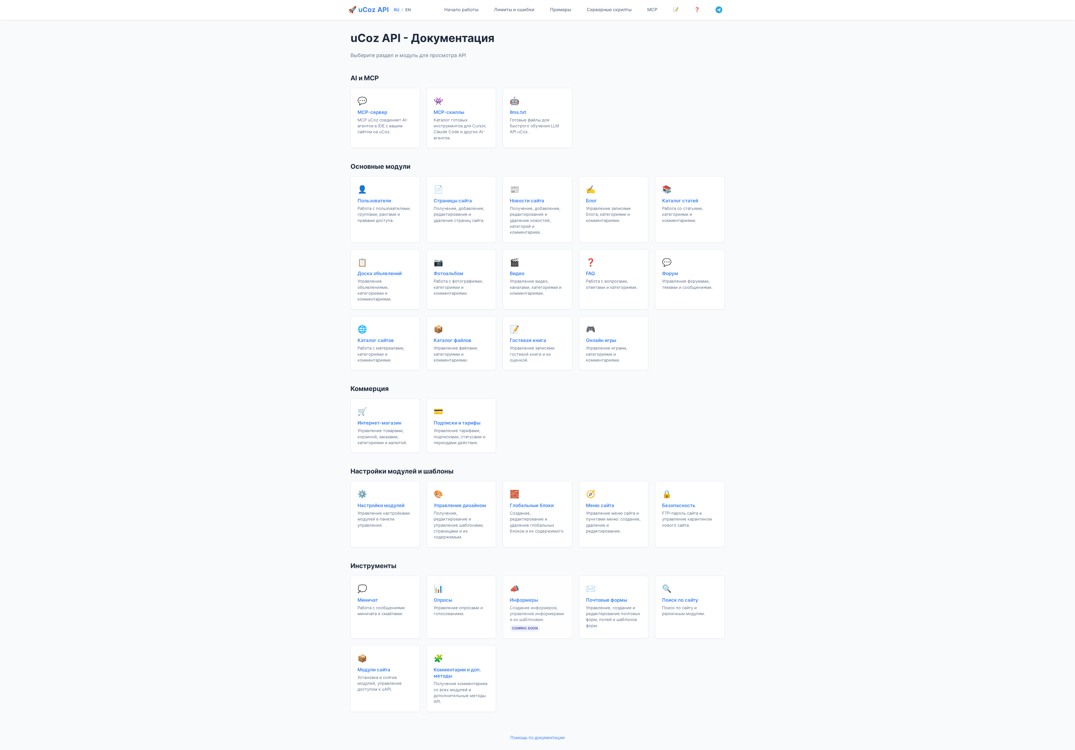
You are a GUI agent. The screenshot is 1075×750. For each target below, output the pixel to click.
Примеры (560, 9)
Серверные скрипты (609, 9)
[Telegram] (719, 10)
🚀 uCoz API (368, 10)
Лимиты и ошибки (514, 9)
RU (396, 9)
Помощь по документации (537, 737)
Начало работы (461, 9)
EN (408, 9)
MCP (652, 9)
